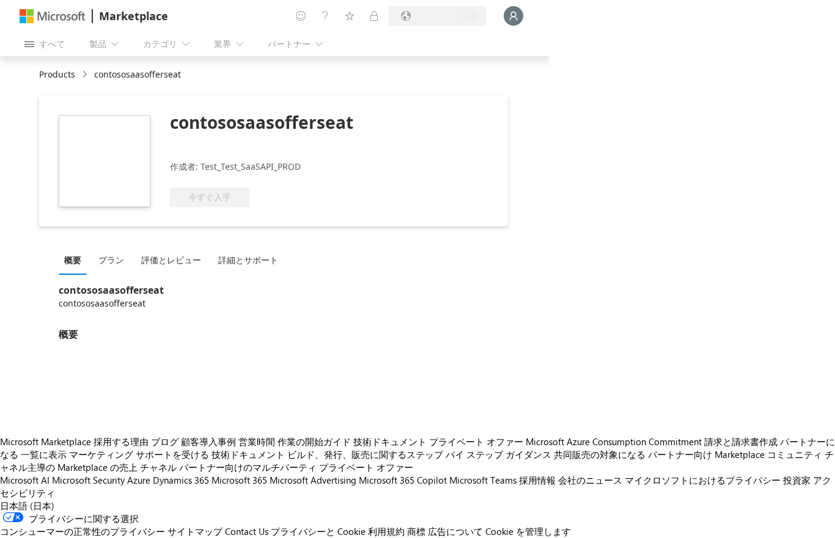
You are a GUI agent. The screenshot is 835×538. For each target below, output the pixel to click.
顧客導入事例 (208, 441)
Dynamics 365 (181, 480)
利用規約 (386, 531)
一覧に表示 (44, 454)
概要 (72, 260)
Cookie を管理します (528, 531)
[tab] (76, 259)
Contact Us (246, 531)
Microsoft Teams (483, 480)
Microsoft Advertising (313, 480)
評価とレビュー (171, 260)
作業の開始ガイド (314, 441)
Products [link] (57, 74)
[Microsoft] (53, 16)
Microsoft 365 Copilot (403, 480)
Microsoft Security (88, 480)
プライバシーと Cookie (318, 531)
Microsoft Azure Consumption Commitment (614, 441)
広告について (455, 531)
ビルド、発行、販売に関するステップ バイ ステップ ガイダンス (419, 454)
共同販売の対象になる (600, 454)
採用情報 (537, 480)
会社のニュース (590, 480)
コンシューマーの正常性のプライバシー (82, 531)
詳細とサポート (248, 260)
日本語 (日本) (27, 506)
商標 (416, 531)
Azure (138, 480)
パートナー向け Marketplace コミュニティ (735, 454)
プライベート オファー (476, 441)
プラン (111, 260)
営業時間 (256, 441)
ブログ (164, 441)
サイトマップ (195, 531)
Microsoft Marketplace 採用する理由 (74, 441)
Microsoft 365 (239, 480)
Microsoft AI (25, 480)
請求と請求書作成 (741, 441)
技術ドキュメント (390, 441)
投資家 (797, 480)
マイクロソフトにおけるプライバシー (703, 480)
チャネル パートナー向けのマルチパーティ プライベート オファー (276, 467)
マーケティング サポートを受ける (139, 454)
